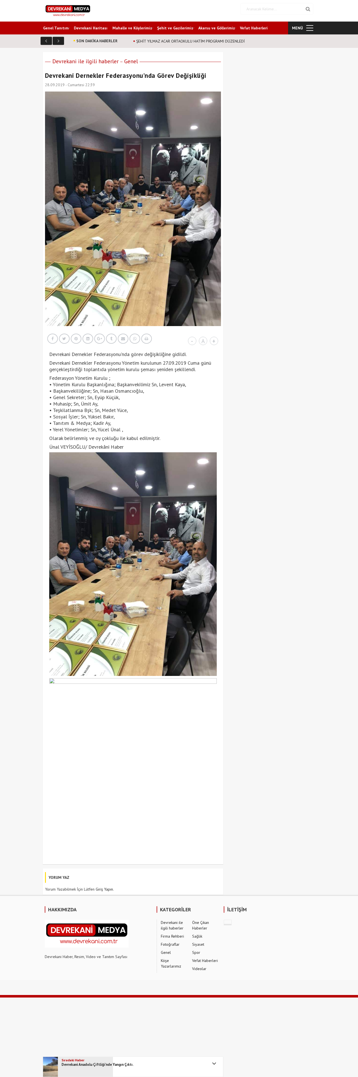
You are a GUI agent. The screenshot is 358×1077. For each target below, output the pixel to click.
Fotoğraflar (170, 944)
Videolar (199, 968)
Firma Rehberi (172, 936)
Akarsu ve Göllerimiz (216, 28)
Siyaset (198, 944)
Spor (196, 952)
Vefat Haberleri (254, 28)
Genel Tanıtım (56, 28)
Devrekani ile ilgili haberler (85, 61)
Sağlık (197, 936)
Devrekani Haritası (90, 28)
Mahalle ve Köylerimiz (132, 28)
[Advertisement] (168, 1037)
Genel (131, 61)
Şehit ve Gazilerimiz (175, 28)
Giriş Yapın (104, 889)
